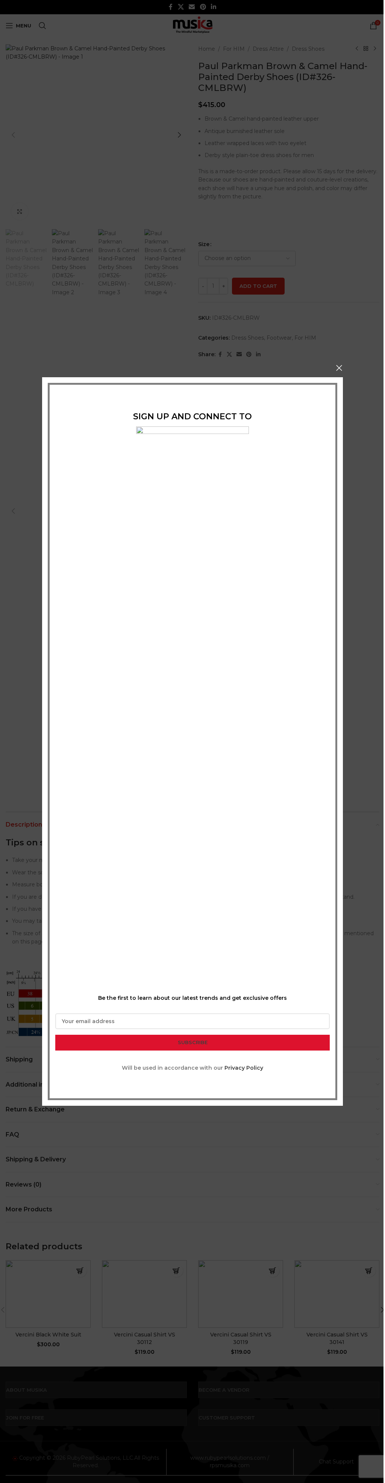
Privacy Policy (243, 1067)
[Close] (339, 367)
